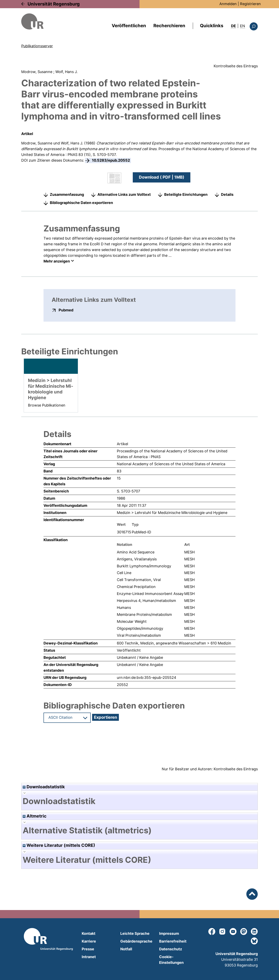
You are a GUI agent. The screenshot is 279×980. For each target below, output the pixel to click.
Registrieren (250, 4)
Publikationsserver (37, 46)
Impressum (169, 933)
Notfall (126, 949)
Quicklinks (211, 25)
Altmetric (36, 816)
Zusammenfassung (67, 194)
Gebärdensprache (136, 941)
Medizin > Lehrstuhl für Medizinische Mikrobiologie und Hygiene (172, 512)
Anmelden (228, 4)
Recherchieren (169, 25)
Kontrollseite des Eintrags (236, 66)
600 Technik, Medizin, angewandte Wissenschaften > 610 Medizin (174, 643)
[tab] (139, 801)
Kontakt (88, 933)
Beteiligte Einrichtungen (186, 194)
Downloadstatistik (45, 786)
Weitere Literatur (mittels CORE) (60, 845)
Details (227, 194)
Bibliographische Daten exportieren (81, 203)
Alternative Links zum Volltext (124, 194)
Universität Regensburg (54, 4)
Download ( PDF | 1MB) (161, 177)
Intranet (89, 957)
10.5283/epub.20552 (111, 160)
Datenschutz (170, 949)
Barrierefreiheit (172, 941)
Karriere (89, 941)
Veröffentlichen (129, 25)
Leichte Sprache (135, 933)
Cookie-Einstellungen (171, 960)
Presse (88, 949)
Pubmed (66, 310)
